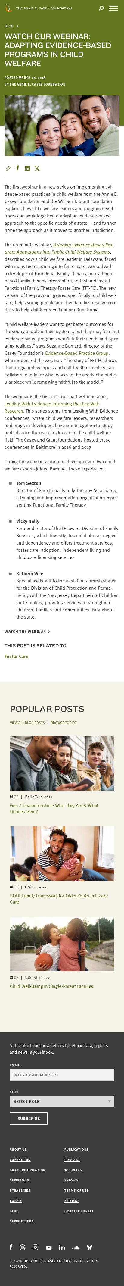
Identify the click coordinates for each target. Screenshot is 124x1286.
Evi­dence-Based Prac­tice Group (76, 353)
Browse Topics (63, 722)
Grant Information (27, 1169)
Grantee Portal (79, 1210)
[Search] (101, 8)
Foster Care (16, 656)
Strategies (20, 1190)
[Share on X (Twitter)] (37, 168)
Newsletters (22, 1221)
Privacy (71, 1180)
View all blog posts (27, 722)
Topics (16, 1200)
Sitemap (71, 1200)
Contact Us (20, 1159)
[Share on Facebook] (17, 168)
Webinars (73, 1169)
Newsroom (20, 1180)
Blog (9, 26)
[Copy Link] (8, 168)
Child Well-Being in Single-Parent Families (51, 986)
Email (15, 1065)
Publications (76, 1149)
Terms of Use (76, 1190)
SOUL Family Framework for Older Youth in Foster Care (58, 898)
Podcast (72, 1159)
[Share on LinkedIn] (27, 168)
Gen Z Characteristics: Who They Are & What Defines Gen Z (54, 808)
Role (14, 1091)
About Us (18, 1149)
